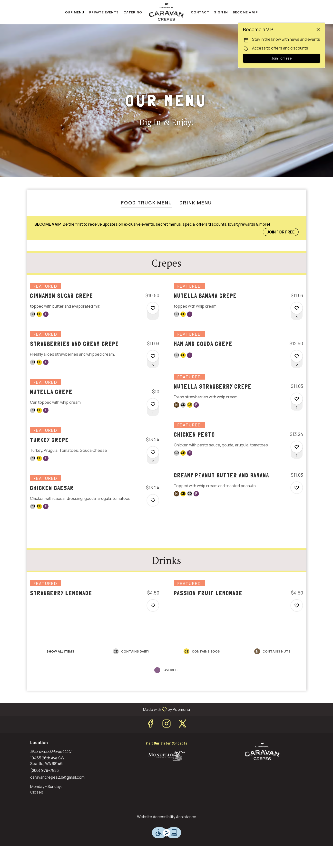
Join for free (280, 232)
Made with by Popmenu (97, 709)
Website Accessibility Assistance (166, 816)
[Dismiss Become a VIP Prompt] (318, 29)
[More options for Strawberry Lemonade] (153, 605)
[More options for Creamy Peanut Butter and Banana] (297, 488)
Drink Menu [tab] (195, 203)
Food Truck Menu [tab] (146, 203)
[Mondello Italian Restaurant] (166, 755)
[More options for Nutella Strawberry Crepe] (297, 399)
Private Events (104, 12)
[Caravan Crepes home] (166, 12)
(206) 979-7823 (44, 770)
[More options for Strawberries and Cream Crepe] (153, 356)
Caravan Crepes (262, 752)
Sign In (221, 12)
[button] (94, 308)
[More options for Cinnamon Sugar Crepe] (153, 308)
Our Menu (74, 12)
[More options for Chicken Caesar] (153, 500)
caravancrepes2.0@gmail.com (57, 777)
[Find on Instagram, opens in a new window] (166, 724)
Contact (200, 12)
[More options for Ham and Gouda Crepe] (297, 356)
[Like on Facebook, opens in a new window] (150, 724)
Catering (133, 12)
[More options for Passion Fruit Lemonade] (297, 605)
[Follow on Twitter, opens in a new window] (182, 724)
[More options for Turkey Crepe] (153, 452)
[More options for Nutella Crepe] (153, 404)
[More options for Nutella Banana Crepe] (297, 308)
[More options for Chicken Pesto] (297, 447)
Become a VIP (245, 12)
